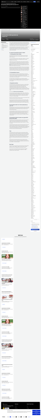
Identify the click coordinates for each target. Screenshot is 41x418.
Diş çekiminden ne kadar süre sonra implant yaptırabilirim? (7, 283)
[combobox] (32, 51)
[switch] (16, 416)
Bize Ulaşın (28, 1)
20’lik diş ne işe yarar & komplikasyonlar (18, 91)
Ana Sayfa (2, 3)
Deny (36, 414)
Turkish (38, 1)
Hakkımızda (24, 1)
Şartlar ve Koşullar (34, 225)
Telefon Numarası (33, 49)
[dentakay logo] (4, 1)
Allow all (36, 410)
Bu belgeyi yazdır (34, 42)
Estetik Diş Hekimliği (32, 39)
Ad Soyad (32, 46)
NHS (10, 64)
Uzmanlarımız (18, 1)
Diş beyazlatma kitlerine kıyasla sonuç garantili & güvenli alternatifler (5, 47)
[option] (35, 54)
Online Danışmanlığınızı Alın (35, 229)
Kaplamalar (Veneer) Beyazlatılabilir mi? (6, 291)
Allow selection (36, 412)
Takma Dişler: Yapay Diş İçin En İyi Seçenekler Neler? (7, 300)
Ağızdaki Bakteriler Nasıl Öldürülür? (6, 373)
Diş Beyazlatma (37, 39)
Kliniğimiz (15, 1)
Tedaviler (12, 1)
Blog (21, 1)
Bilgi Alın (34, 1)
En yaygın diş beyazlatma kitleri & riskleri (5, 44)
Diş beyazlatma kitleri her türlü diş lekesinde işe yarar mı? (5, 45)
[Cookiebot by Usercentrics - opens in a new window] (3, 416)
